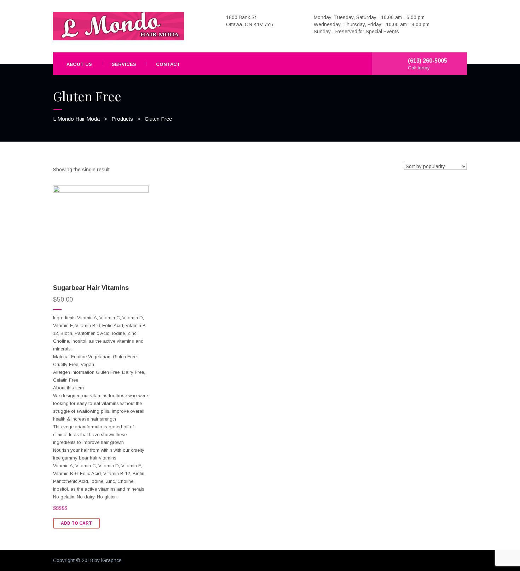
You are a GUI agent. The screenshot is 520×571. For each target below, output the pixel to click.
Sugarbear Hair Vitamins (91, 287)
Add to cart (76, 523)
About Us (79, 64)
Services (124, 64)
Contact (168, 64)
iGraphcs (111, 560)
